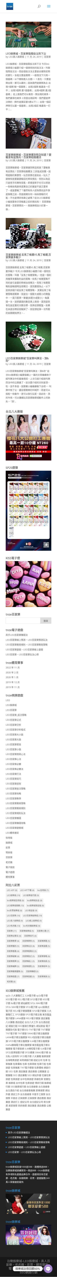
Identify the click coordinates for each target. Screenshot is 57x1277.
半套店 (14, 1098)
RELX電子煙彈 (33, 1018)
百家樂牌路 (44, 941)
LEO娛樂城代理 (31, 895)
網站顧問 (25, 1003)
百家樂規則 (28, 966)
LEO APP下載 (27, 890)
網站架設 (40, 1025)
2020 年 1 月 (12, 677)
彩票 (8, 847)
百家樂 (47, 56)
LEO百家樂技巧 (13, 778)
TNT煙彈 (45, 1029)
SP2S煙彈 (20, 1014)
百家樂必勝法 (14, 936)
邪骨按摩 (40, 1090)
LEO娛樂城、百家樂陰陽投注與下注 (26, 53)
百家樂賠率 (44, 966)
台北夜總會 (32, 1086)
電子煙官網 (18, 1048)
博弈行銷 (39, 1082)
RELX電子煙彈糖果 (22, 1010)
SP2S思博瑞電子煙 (15, 1052)
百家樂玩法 (28, 946)
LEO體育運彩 (12, 832)
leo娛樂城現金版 (35, 905)
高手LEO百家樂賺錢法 (17, 634)
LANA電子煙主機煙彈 (16, 1037)
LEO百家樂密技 (13, 744)
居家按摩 (13, 1105)
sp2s (8, 995)
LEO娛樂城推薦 (15, 905)
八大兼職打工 (17, 995)
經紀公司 (38, 1060)
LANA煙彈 (20, 1018)
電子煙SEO (22, 1029)
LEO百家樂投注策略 (15, 788)
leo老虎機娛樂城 (31, 925)
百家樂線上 (28, 961)
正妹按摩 (22, 1098)
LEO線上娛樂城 (33, 920)
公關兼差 (42, 1071)
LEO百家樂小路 (13, 749)
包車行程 (41, 1063)
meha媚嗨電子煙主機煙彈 (19, 1044)
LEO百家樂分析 (13, 724)
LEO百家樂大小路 (14, 734)
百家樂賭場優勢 (15, 971)
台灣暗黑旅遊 (12, 1060)
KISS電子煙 (11, 999)
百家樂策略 (44, 956)
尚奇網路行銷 (26, 1060)
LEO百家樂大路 (13, 739)
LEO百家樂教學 (13, 798)
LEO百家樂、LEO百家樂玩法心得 (22, 654)
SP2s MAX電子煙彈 (15, 1006)
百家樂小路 (43, 931)
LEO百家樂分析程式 (15, 729)
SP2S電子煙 (36, 999)
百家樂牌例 (28, 941)
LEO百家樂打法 (13, 773)
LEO (8, 700)
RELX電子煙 (23, 999)
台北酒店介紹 (12, 1090)
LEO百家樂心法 (13, 759)
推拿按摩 (46, 1056)
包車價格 (17, 1063)
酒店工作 (15, 1094)
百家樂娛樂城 (27, 931)
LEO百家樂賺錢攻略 (15, 822)
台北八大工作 (31, 1022)
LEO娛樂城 (11, 705)
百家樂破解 (13, 956)
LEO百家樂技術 (13, 783)
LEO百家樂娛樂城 (32, 915)
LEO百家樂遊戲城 (14, 827)
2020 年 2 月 (12, 672)
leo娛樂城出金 (34, 900)
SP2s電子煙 (31, 1006)
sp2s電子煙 (42, 995)
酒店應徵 (32, 1071)
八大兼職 (10, 1022)
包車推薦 (15, 1067)
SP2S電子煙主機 (33, 1014)
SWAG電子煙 (41, 1052)
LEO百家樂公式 (13, 719)
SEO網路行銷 (29, 1272)
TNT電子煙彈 (27, 1067)
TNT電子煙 (34, 1029)
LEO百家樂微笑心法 (15, 754)
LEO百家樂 (11, 709)
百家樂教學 (13, 941)
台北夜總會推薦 (27, 1090)
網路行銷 (13, 1025)
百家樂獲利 (13, 946)
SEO (11, 1071)
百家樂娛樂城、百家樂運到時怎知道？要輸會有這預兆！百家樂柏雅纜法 (28, 156)
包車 (45, 1060)
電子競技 (10, 867)
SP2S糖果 (30, 1052)
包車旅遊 (15, 1079)
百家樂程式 (28, 956)
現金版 (9, 852)
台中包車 (20, 1082)
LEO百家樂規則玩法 (15, 813)
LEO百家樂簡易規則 (15, 808)
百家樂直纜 (44, 946)
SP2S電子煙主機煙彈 (19, 1041)
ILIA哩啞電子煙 (32, 1048)
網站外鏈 (36, 1075)
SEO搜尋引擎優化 (27, 1025)
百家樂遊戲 (13, 976)
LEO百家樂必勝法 (14, 768)
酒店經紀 (19, 1022)
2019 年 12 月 (13, 682)
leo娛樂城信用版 (15, 900)
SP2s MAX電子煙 (38, 1003)
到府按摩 (22, 1105)
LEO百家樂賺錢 (13, 818)
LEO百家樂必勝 (13, 763)
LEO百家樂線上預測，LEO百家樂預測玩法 (27, 639)
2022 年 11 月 (13, 667)
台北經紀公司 (36, 1101)
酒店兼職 (45, 1018)
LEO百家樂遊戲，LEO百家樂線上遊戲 (24, 649)
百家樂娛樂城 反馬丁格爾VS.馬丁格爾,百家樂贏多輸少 (28, 256)
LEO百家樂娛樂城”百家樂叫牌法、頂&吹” (27, 360)
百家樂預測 (44, 976)
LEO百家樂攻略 (13, 793)
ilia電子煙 (15, 1003)
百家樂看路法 (29, 951)
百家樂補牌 (13, 966)
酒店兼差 (23, 1071)
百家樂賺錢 (32, 971)
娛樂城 (9, 842)
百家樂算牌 (13, 961)
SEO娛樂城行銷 (18, 1086)
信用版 (9, 837)
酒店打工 (15, 1101)
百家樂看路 (13, 951)
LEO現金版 (31, 910)
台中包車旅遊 (27, 1079)
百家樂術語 (44, 961)
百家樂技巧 (30, 936)
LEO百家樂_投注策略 (16, 714)
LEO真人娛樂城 (16, 56)
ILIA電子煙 (30, 995)
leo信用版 (43, 890)
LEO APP (12, 890)
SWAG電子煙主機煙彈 (38, 1033)
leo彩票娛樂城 (14, 910)
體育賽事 (10, 876)
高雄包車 (38, 1079)
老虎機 (9, 862)
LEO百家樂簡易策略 (15, 803)
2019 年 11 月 (13, 687)
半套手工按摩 (38, 1094)
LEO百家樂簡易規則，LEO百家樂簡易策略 (27, 644)
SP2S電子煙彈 (39, 1010)
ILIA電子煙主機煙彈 (39, 1041)
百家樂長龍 (28, 976)
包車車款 (32, 1063)
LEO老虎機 (13, 925)
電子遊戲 (10, 872)
